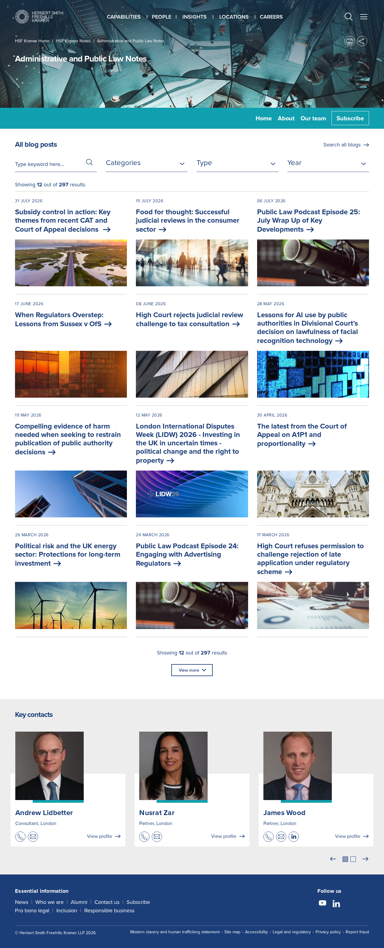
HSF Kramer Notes (73, 41)
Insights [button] (194, 16)
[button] (348, 17)
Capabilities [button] (124, 16)
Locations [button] (234, 16)
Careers (271, 16)
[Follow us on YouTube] (322, 903)
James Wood (284, 812)
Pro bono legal (32, 910)
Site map (232, 932)
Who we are (49, 902)
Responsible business (109, 910)
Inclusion (66, 910)
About (286, 118)
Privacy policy (328, 932)
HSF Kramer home (32, 41)
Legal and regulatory (292, 932)
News (21, 902)
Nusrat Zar (157, 812)
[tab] (345, 859)
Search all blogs (342, 144)
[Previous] (333, 859)
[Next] (365, 859)
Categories (123, 162)
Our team (313, 118)
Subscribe (350, 118)
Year (294, 162)
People (161, 16)
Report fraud (357, 932)
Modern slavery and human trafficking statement (175, 932)
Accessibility (256, 932)
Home (264, 118)
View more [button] (189, 670)
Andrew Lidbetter (44, 812)
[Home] (39, 17)
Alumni (79, 902)
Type (204, 162)
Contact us (106, 902)
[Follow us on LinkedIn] (336, 903)
